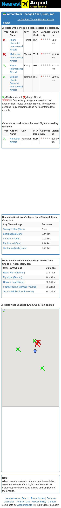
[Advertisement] (30, 182)
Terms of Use (23, 501)
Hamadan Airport (15, 140)
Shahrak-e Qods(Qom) (15, 248)
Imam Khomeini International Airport (16, 44)
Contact (52, 501)
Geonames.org (24, 504)
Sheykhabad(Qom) (13, 233)
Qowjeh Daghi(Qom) (13, 282)
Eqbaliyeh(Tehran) (12, 277)
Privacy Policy (39, 501)
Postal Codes (38, 498)
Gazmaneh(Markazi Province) (18, 291)
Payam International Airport (16, 69)
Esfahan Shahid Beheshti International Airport (16, 83)
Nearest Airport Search (17, 498)
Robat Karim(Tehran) (14, 272)
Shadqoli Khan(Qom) (14, 229)
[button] (37, 345)
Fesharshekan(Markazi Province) (20, 286)
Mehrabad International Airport (16, 57)
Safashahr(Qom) (11, 238)
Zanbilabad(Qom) (12, 243)
